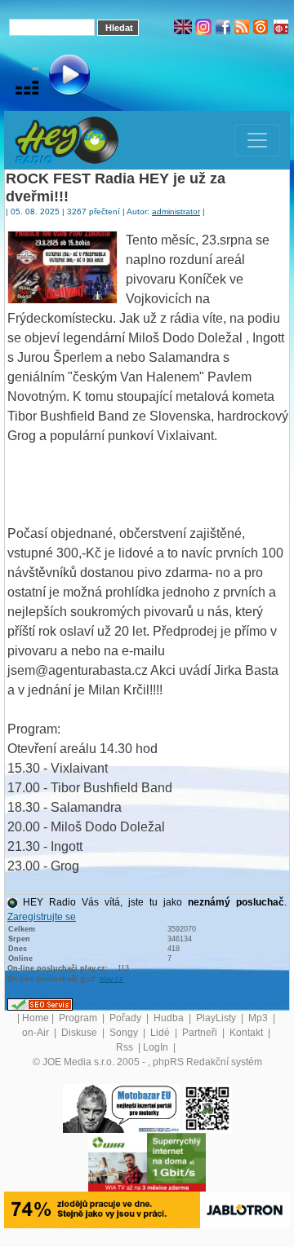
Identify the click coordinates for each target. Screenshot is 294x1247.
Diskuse (80, 1032)
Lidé (161, 1032)
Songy (124, 1032)
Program (79, 1018)
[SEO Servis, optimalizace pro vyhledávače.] (40, 1004)
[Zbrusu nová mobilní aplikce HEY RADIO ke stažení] (207, 1107)
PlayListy (217, 1018)
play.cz (111, 979)
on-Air (36, 1032)
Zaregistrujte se (41, 917)
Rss (126, 1047)
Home (35, 1018)
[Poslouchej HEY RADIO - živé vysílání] (56, 77)
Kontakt (247, 1032)
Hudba (170, 1018)
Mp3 (259, 1018)
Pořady (126, 1018)
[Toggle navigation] (257, 140)
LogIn (157, 1047)
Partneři (201, 1032)
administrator (176, 211)
